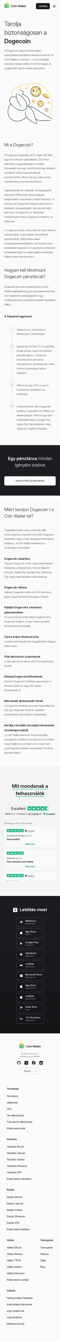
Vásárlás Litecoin (16, 1153)
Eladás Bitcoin (14, 1197)
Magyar (27, 1071)
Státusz (44, 1253)
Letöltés (42, 6)
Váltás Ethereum (16, 1273)
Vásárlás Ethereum (17, 1165)
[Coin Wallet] (15, 5)
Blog (42, 1266)
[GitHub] (19, 1063)
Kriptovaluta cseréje (18, 1279)
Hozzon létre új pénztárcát (30, 480)
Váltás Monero (15, 1253)
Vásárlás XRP (14, 1172)
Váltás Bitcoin (14, 1247)
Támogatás (46, 1247)
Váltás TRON (14, 1260)
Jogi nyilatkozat (15, 1310)
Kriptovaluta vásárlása (19, 1178)
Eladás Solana (14, 1209)
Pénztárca (12, 1096)
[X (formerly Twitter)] (26, 1063)
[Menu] (54, 6)
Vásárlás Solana (15, 1159)
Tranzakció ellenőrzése (19, 1121)
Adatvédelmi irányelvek (19, 1304)
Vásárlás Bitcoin (15, 1146)
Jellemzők (12, 1102)
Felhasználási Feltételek (20, 1298)
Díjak (43, 1260)
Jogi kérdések (14, 1317)
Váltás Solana (14, 1266)
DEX (9, 1109)
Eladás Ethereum (16, 1216)
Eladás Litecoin (15, 1203)
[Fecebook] (34, 1063)
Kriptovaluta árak (16, 1128)
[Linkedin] (41, 1063)
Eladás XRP (13, 1222)
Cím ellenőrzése (15, 1115)
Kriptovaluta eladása (18, 1229)
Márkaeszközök (15, 1323)
